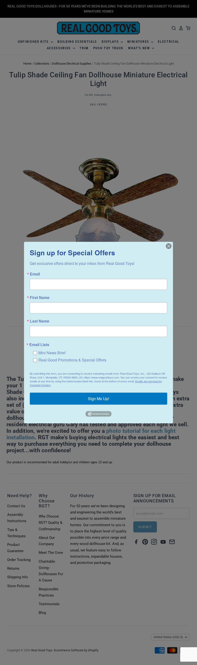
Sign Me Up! (98, 398)
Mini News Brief (51, 352)
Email (35, 274)
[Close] (169, 246)
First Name (39, 297)
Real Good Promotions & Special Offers (72, 359)
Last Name (39, 321)
